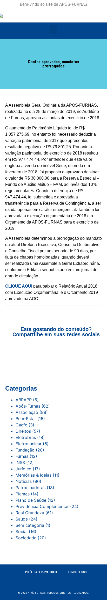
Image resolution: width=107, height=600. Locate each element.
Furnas (22, 456)
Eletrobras (26, 437)
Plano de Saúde (31, 500)
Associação (27, 412)
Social (22, 531)
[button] (53, 29)
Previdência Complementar (42, 506)
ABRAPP (24, 399)
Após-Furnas (28, 406)
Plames (23, 493)
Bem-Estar (26, 418)
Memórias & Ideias (33, 475)
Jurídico (23, 468)
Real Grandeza (30, 512)
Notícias (24, 481)
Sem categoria (30, 525)
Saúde (22, 519)
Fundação (25, 450)
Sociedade (26, 537)
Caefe (21, 424)
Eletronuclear (29, 443)
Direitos (23, 431)
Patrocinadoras (30, 487)
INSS (20, 462)
